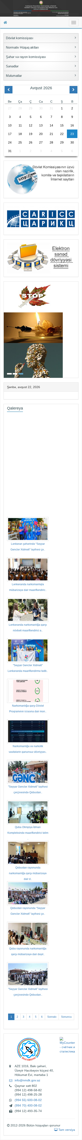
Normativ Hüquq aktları (22, 47)
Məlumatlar (14, 75)
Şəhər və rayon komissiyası (26, 57)
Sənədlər (12, 66)
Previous (5, 329)
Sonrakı (51, 1016)
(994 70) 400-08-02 (28, 1105)
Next (77, 329)
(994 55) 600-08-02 (28, 1100)
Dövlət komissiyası (19, 38)
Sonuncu (66, 1016)
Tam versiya (66, 1129)
